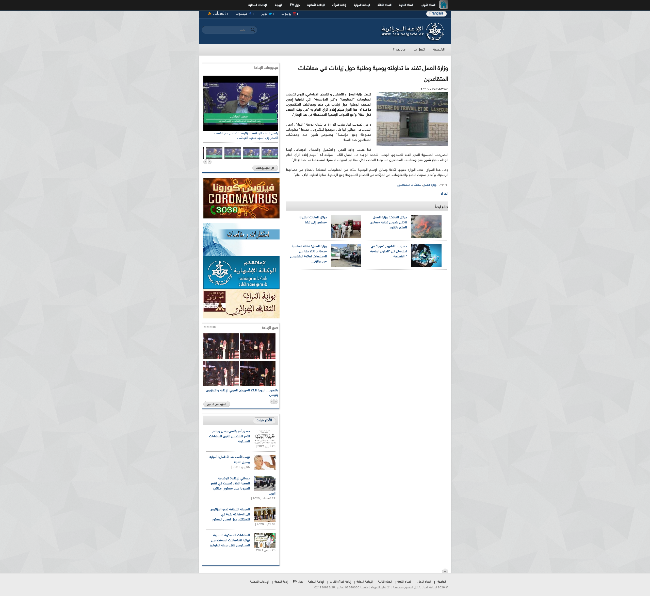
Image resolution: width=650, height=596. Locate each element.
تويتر (264, 14)
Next (210, 161)
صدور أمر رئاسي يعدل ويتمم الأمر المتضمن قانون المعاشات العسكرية (229, 436)
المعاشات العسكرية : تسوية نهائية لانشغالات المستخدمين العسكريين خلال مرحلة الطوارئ (230, 540)
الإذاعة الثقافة (316, 582)
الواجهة (441, 582)
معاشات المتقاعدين (409, 185)
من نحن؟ (399, 49)
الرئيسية (445, 5)
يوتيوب (286, 14)
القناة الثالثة (385, 5)
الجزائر (444, 194)
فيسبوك (241, 14)
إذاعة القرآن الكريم (340, 582)
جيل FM (295, 5)
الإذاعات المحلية (257, 5)
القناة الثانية (406, 5)
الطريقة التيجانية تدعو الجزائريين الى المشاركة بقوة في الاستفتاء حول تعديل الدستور (230, 514)
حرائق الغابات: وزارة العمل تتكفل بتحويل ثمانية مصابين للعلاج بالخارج (388, 222)
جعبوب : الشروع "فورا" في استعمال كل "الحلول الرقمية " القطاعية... (388, 251)
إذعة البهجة (281, 582)
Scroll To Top (445, 571)
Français (436, 13)
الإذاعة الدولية (362, 5)
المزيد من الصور (216, 404)
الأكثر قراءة (264, 420)
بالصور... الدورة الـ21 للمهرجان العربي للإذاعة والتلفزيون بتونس (242, 392)
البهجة (278, 5)
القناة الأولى (428, 5)
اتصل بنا (419, 49)
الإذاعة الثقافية (316, 5)
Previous (205, 161)
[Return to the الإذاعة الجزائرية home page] (412, 24)
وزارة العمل (429, 185)
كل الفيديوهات (265, 168)
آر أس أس (219, 13)
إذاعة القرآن (339, 5)
